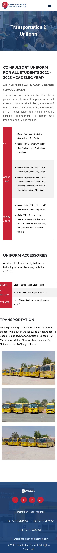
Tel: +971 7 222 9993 (18, 521)
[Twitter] (23, 500)
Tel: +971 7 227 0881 (44, 521)
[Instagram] (32, 500)
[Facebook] (15, 500)
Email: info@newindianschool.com (31, 539)
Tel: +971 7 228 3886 (31, 530)
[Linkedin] (40, 500)
